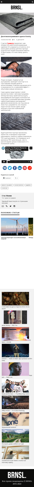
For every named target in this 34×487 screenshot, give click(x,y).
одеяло (28, 185)
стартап (4, 188)
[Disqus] (17, 264)
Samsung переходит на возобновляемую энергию (13, 238)
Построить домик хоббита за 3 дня (13, 444)
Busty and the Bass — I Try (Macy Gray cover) (15, 394)
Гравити (10, 43)
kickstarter (19, 185)
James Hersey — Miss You (9, 325)
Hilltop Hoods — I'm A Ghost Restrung (13, 410)
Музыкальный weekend (9, 427)
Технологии (6, 40)
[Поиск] (32, 2)
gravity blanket (7, 185)
